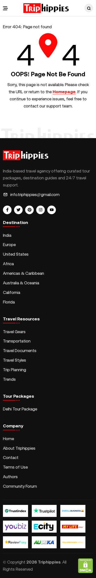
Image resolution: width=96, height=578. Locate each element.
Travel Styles (14, 360)
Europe (9, 244)
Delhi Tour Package (20, 409)
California (11, 292)
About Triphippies (19, 448)
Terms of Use (15, 467)
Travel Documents (19, 350)
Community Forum (20, 486)
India (7, 235)
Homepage (64, 91)
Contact (10, 457)
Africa (8, 263)
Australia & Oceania (21, 282)
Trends (9, 379)
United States (16, 254)
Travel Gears (14, 331)
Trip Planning (14, 369)
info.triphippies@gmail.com (35, 194)
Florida (9, 302)
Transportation (17, 341)
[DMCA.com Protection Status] (85, 565)
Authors (10, 476)
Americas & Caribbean (23, 273)
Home (8, 438)
